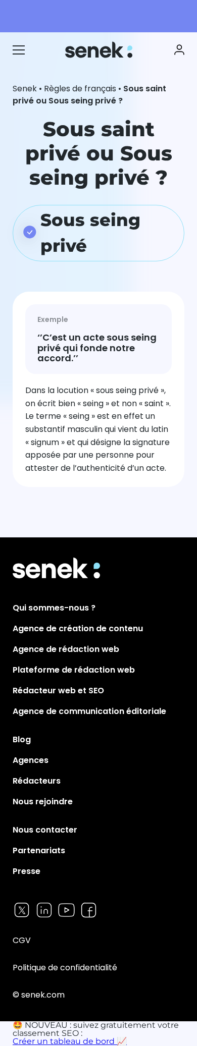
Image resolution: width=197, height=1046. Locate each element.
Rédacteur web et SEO (58, 690)
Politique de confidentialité (65, 967)
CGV (22, 940)
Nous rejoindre (43, 801)
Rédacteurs (37, 781)
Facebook (88, 910)
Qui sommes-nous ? (54, 608)
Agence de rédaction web (66, 649)
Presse (26, 871)
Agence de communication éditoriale (89, 711)
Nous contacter (45, 830)
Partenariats (39, 850)
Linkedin (44, 910)
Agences (30, 760)
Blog (22, 739)
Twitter (22, 910)
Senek (99, 49)
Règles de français (80, 88)
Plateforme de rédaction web (74, 670)
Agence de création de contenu (78, 628)
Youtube (66, 910)
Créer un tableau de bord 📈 (70, 1041)
